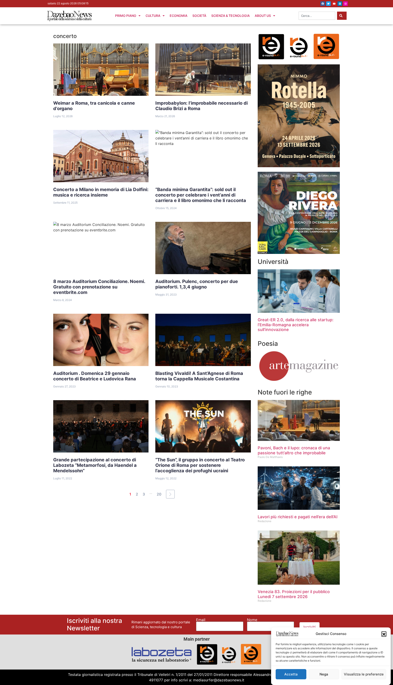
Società (199, 16)
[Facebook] (322, 3)
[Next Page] (170, 494)
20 (159, 494)
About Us (263, 16)
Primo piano (125, 16)
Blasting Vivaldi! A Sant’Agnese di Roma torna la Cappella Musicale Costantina (199, 376)
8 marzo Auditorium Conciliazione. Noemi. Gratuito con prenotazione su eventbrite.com (99, 287)
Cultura (153, 16)
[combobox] (317, 16)
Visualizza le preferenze (364, 674)
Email (200, 620)
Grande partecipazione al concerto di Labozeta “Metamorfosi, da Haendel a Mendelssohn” (95, 465)
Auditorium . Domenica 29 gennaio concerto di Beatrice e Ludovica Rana (94, 376)
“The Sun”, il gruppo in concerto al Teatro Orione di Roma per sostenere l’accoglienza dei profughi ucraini (200, 465)
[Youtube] (334, 3)
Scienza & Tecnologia (230, 16)
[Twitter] (328, 3)
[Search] (342, 16)
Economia (178, 16)
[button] (384, 634)
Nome (252, 620)
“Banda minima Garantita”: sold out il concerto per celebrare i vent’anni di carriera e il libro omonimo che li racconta (200, 195)
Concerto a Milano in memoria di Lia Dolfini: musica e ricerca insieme (101, 192)
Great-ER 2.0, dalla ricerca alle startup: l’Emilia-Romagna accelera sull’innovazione (295, 324)
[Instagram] (345, 3)
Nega (324, 674)
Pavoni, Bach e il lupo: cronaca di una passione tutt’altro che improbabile (294, 450)
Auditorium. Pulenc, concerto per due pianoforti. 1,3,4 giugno (196, 284)
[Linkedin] (340, 3)
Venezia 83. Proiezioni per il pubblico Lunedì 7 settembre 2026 (294, 594)
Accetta (291, 674)
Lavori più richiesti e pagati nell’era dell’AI (298, 516)
